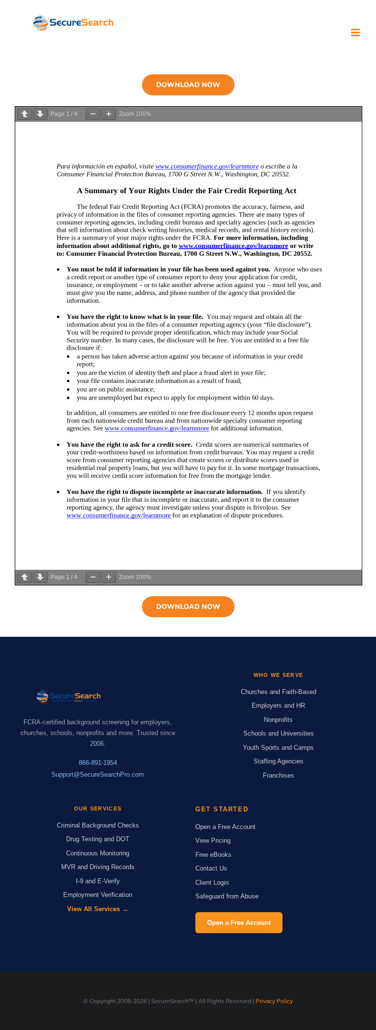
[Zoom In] (108, 114)
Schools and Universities (278, 733)
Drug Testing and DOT (97, 839)
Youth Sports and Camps (278, 747)
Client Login (212, 882)
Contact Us (211, 868)
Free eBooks (213, 854)
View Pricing (213, 840)
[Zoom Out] (93, 114)
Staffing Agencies (279, 761)
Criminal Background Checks (98, 825)
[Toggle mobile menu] (356, 32)
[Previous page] (24, 114)
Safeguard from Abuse (226, 896)
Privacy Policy (274, 1001)
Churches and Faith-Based (278, 691)
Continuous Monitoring (97, 853)
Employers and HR (278, 705)
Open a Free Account (225, 826)
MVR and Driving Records (98, 867)
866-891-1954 (98, 762)
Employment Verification (97, 894)
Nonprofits (278, 719)
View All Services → (97, 909)
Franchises (278, 775)
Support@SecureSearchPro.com (97, 774)
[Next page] (40, 114)
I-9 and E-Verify (98, 881)
